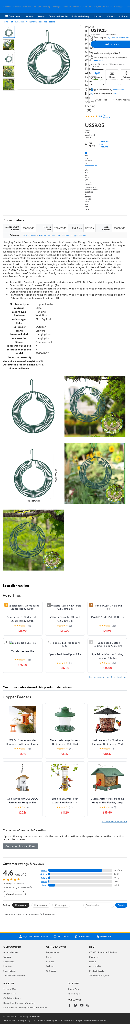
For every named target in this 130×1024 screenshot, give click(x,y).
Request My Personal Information (19, 1002)
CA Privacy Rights (11, 998)
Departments (15, 16)
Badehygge (118, 7)
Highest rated (40, 905)
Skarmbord (66, 7)
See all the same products (114, 821)
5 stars (44, 870)
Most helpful (61, 905)
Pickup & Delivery (80, 16)
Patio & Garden (17, 21)
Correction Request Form (20, 846)
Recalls (92, 961)
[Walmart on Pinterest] (88, 1005)
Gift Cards (51, 970)
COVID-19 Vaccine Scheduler (103, 952)
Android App (74, 993)
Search (121, 905)
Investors (7, 966)
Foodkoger (56, 7)
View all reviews (14, 894)
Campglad (37, 7)
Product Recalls (96, 970)
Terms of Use (9, 988)
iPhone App (73, 988)
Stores (49, 956)
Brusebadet (107, 7)
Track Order (84, 936)
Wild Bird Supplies (34, 21)
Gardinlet (87, 7)
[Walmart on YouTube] (82, 1005)
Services (30, 16)
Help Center (63, 936)
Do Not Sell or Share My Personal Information (25, 1007)
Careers (111, 16)
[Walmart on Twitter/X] (76, 1005)
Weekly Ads (105, 936)
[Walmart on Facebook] (69, 1005)
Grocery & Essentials (58, 16)
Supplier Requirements (14, 975)
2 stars (44, 881)
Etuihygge (97, 7)
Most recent (21, 905)
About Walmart (10, 952)
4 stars (43, 874)
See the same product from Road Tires (108, 677)
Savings (41, 16)
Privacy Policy (10, 993)
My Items (123, 16)
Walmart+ (51, 966)
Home (5, 21)
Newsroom (8, 961)
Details (116, 93)
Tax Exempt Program (99, 975)
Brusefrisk (7, 7)
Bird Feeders (49, 21)
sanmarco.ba (91, 165)
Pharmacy (98, 16)
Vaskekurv (17, 7)
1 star (44, 885)
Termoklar (77, 7)
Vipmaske (27, 7)
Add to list (102, 99)
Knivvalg (46, 7)
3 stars (44, 878)
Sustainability (9, 970)
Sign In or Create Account (35, 936)
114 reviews (106, 116)
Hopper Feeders (78, 235)
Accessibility (95, 966)
